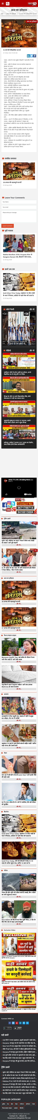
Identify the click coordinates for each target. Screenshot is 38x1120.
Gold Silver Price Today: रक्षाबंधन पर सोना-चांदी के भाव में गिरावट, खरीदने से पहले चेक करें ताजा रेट (19, 294)
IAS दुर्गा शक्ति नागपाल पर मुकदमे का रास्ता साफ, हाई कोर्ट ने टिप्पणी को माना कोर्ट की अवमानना (20, 1055)
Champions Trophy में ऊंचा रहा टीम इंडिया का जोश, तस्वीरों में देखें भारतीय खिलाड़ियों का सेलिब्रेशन (19, 343)
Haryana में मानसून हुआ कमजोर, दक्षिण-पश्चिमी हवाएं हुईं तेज (20, 1052)
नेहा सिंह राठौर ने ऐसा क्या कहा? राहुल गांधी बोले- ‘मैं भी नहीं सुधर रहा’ (20, 1058)
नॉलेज (6, 871)
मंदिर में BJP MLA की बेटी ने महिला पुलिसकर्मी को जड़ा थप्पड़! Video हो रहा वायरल (20, 1049)
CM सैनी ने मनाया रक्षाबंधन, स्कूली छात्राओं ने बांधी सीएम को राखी (20, 1040)
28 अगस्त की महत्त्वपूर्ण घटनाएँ (12, 182)
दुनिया (3, 1104)
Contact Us (13, 1116)
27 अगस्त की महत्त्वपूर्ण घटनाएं (11, 628)
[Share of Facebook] (34, 55)
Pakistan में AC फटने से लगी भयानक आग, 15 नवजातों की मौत (20, 1081)
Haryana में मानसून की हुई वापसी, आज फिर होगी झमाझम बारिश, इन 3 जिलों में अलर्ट (20, 1061)
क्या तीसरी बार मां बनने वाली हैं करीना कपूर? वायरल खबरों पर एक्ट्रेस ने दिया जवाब (20, 1090)
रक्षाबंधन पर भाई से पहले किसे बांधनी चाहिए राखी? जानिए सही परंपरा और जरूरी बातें (19, 744)
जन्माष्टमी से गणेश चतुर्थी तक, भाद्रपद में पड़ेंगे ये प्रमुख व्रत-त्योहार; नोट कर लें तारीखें (17, 717)
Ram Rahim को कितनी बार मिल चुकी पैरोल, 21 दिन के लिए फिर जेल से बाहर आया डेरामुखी (19, 921)
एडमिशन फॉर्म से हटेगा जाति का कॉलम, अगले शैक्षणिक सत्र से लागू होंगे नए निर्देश (17, 373)
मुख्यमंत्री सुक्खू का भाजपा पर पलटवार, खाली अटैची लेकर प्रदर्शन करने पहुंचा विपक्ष (17, 421)
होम (2, 14)
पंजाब (33, 1104)
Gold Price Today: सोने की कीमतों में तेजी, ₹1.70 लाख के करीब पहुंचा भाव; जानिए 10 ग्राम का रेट (17, 862)
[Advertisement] (19, 466)
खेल (12, 1104)
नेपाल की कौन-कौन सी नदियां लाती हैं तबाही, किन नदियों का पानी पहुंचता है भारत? (19, 893)
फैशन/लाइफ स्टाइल (10, 636)
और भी (32, 309)
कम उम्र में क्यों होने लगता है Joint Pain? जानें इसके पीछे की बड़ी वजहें (19, 776)
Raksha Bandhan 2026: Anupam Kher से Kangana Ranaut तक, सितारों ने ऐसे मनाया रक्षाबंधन (17, 255)
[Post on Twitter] (31, 55)
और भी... (19, 545)
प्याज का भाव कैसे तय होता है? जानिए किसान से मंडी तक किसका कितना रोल (20, 1087)
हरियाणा (28, 1104)
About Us (22, 1116)
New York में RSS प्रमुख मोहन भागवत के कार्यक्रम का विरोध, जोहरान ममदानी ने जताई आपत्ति (20, 1046)
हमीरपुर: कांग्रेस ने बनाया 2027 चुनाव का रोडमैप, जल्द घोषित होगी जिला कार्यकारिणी (18, 443)
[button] (5, 328)
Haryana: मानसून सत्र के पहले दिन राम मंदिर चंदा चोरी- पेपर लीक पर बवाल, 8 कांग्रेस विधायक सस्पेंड (20, 1043)
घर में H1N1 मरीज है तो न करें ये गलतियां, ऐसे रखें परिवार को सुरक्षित (19, 803)
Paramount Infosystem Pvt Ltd (19, 1118)
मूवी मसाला (9, 231)
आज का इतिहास (11, 14)
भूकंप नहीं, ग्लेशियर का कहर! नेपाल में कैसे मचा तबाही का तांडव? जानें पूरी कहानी (18, 542)
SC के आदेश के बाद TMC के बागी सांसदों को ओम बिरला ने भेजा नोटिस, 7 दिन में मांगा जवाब (19, 569)
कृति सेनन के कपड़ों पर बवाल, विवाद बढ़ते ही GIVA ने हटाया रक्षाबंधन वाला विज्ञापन (20, 1078)
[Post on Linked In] (28, 55)
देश (8, 1104)
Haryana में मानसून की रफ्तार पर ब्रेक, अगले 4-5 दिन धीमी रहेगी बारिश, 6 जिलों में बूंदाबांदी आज (20, 1084)
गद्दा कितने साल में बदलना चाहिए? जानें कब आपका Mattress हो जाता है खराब (17, 686)
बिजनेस (6, 812)
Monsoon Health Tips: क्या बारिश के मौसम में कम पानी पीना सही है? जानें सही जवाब (18, 658)
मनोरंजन (22, 1104)
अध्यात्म (6, 694)
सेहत (5, 753)
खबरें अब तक (10, 269)
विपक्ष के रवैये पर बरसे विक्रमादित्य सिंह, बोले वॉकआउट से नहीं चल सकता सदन (17, 397)
